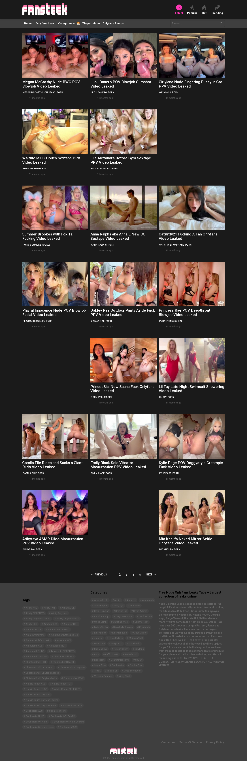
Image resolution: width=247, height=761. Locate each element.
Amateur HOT (71, 624)
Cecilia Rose (145, 616)
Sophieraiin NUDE (35, 716)
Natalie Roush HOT (61, 683)
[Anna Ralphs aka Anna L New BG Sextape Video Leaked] (123, 208)
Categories (65, 23)
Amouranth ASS (34, 645)
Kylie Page (165, 473)
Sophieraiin (118, 665)
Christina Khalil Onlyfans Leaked (42, 672)
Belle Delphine (101, 611)
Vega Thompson (132, 670)
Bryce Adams (140, 611)
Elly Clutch (144, 627)
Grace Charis (139, 632)
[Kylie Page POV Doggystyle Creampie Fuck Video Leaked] (192, 436)
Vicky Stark (124, 676)
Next (149, 574)
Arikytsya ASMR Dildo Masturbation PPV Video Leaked (52, 541)
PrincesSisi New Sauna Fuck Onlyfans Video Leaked (122, 388)
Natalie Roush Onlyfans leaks (41, 705)
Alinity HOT (49, 607)
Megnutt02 (116, 643)
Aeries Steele (101, 600)
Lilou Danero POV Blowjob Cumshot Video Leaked (120, 84)
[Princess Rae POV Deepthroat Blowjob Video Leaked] (192, 284)
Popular (192, 12)
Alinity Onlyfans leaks (68, 618)
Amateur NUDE (33, 629)
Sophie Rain (136, 665)
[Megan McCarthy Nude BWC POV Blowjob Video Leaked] (55, 55)
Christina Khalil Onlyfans (72, 667)
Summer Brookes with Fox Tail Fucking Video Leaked (48, 236)
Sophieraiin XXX (68, 727)
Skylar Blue (100, 665)
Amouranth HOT (57, 645)
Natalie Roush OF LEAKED (67, 689)
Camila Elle (30, 473)
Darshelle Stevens (123, 627)
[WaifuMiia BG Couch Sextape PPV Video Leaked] (55, 131)
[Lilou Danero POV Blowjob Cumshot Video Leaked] (123, 55)
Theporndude (88, 23)
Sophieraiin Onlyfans (36, 721)
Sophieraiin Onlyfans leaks (40, 727)
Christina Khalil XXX (73, 678)
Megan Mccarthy (33, 92)
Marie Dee (99, 643)
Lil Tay (163, 397)
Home (28, 23)
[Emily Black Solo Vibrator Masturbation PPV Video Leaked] (123, 436)
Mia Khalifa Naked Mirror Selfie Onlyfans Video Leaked (185, 541)
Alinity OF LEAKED (35, 613)
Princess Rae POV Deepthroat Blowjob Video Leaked (184, 312)
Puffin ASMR (111, 654)
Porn (60, 92)
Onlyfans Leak (45, 23)
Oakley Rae (98, 321)
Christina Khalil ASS (64, 656)
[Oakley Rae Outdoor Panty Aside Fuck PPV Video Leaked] (123, 284)
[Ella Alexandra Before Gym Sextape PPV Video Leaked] (123, 131)
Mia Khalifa (166, 549)
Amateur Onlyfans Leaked (64, 635)
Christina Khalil (120, 621)
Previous (101, 574)
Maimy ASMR (136, 638)
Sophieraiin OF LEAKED (63, 716)
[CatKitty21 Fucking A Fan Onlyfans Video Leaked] (192, 208)
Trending (217, 12)
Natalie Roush (121, 649)
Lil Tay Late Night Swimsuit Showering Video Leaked (191, 388)
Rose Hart (99, 659)
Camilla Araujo (101, 616)
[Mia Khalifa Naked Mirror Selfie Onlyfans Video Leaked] (192, 512)
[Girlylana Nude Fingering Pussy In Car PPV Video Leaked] (192, 55)
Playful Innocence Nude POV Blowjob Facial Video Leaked (54, 312)
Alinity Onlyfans (59, 613)
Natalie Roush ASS (35, 683)
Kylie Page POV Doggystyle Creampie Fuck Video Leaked (191, 465)
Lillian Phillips (116, 638)
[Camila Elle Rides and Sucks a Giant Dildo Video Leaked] (55, 436)
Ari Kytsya (135, 605)
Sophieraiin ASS (34, 710)
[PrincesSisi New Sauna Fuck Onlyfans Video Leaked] (123, 360)
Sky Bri (138, 659)
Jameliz (98, 638)
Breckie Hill (121, 611)
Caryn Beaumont (124, 616)
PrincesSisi (105, 397)
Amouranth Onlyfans (36, 656)
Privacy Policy (215, 742)
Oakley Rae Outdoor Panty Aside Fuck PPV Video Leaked (122, 312)
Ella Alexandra (100, 168)
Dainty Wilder (101, 627)
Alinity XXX (31, 624)
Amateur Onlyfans (35, 635)
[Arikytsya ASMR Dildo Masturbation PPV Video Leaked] (55, 512)
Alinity (117, 600)
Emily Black (98, 473)
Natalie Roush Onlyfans (38, 694)
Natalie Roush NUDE (36, 689)
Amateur (131, 600)
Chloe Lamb (100, 621)
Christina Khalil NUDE (63, 662)
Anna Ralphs (99, 245)
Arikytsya (29, 549)
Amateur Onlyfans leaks (38, 640)
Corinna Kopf (141, 621)
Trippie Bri (112, 670)
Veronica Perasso (103, 676)
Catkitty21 (165, 245)
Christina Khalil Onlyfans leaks (41, 678)
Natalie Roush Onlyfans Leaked (42, 700)
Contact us (168, 742)
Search (221, 24)
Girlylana (165, 92)
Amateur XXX (64, 640)
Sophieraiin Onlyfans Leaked (69, 721)
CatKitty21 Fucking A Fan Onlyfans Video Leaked (188, 236)
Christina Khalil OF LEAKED (40, 667)
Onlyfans (50, 92)
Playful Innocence (34, 321)
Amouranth (148, 600)
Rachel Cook (131, 654)
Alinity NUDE (67, 607)
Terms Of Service (190, 742)
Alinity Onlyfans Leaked (38, 618)
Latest (179, 12)
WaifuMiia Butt (39, 168)
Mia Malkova (100, 649)
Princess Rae (175, 321)
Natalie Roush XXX (72, 705)
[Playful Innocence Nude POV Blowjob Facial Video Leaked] (55, 284)
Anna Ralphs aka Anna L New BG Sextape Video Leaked (117, 236)
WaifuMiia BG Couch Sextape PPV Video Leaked (51, 160)
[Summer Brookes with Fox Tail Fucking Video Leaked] (55, 208)
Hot (204, 12)
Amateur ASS (51, 624)
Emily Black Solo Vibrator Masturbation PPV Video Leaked (118, 465)
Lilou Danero (99, 92)
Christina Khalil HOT (36, 662)
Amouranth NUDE (35, 651)
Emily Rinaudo (119, 632)
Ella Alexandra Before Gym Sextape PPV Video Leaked (120, 160)
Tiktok (97, 670)
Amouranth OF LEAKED (63, 651)
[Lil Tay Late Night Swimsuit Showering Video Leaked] (192, 360)
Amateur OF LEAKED (58, 629)
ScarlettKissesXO (120, 659)
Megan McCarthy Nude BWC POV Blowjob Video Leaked (51, 84)
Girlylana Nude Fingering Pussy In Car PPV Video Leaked (190, 84)
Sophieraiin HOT (57, 710)
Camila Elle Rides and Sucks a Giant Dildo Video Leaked (52, 465)
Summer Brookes (40, 245)
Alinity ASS (31, 607)
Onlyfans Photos (113, 23)
